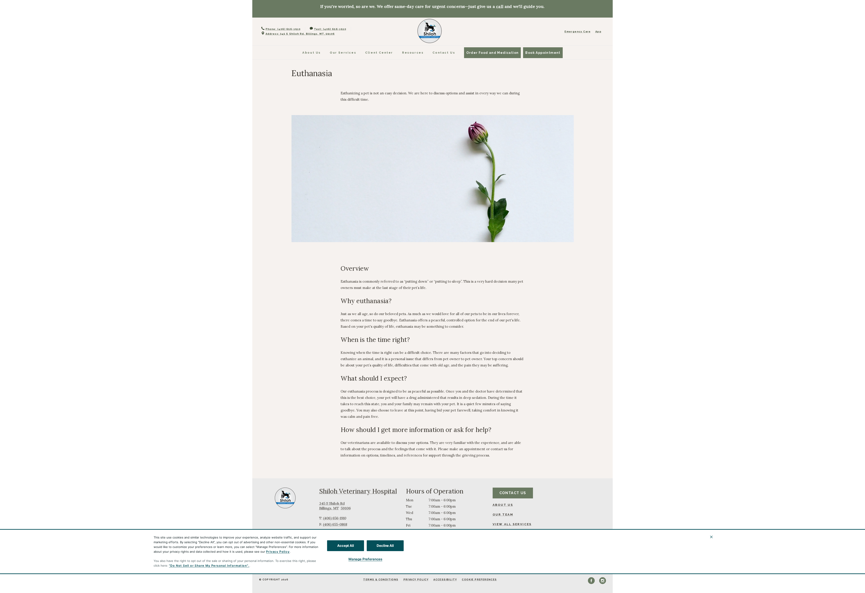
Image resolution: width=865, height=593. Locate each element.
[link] (429, 31)
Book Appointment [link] (542, 53)
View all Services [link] (512, 524)
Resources (412, 52)
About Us (311, 52)
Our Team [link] (503, 514)
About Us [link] (503, 505)
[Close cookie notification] (711, 537)
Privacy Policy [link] (416, 579)
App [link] (598, 31)
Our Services (343, 52)
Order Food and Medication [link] (492, 53)
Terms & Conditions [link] (380, 579)
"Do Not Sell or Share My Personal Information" (208, 565)
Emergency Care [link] (578, 31)
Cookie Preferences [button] (479, 579)
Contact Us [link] (443, 52)
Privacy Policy (278, 551)
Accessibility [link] (445, 579)
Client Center (379, 52)
